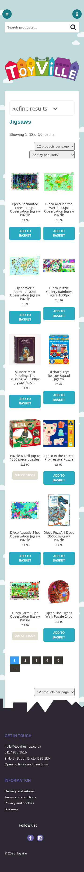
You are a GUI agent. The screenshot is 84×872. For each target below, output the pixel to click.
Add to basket (25, 233)
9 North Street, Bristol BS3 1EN (28, 758)
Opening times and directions (26, 764)
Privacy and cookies (19, 803)
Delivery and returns (20, 791)
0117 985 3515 (16, 752)
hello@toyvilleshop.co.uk (23, 746)
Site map (11, 809)
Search (69, 27)
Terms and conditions (20, 797)
